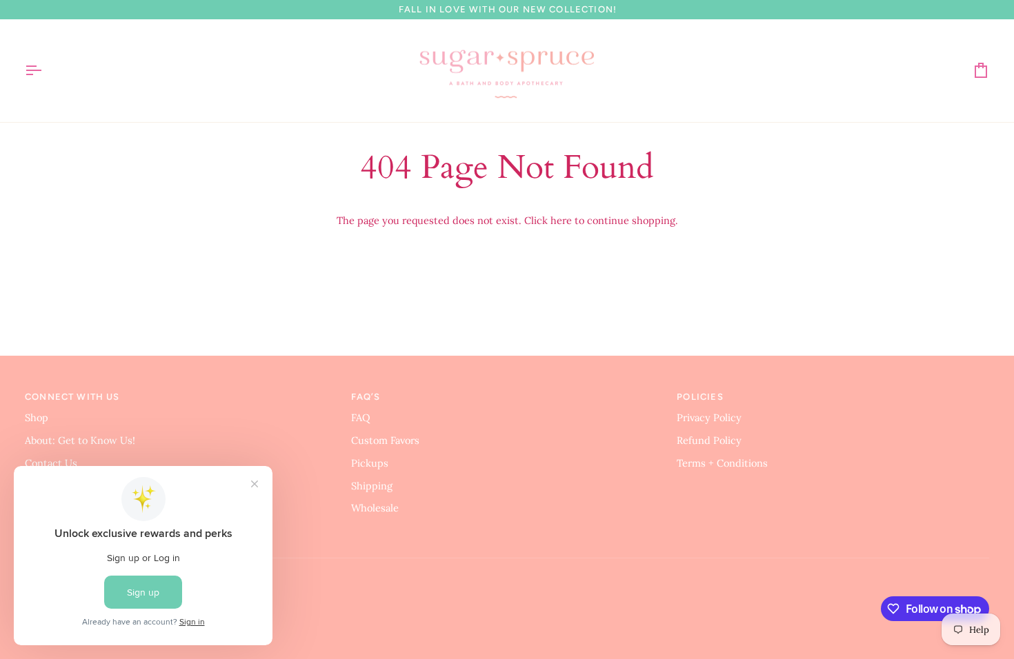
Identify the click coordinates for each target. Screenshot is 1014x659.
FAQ (360, 417)
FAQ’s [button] (366, 397)
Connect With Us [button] (72, 397)
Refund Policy (709, 440)
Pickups (369, 462)
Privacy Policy (709, 417)
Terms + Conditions (722, 462)
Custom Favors (385, 440)
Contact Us (51, 462)
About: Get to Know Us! (80, 440)
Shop (36, 417)
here (561, 220)
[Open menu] (45, 71)
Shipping (371, 485)
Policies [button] (700, 397)
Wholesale (375, 507)
